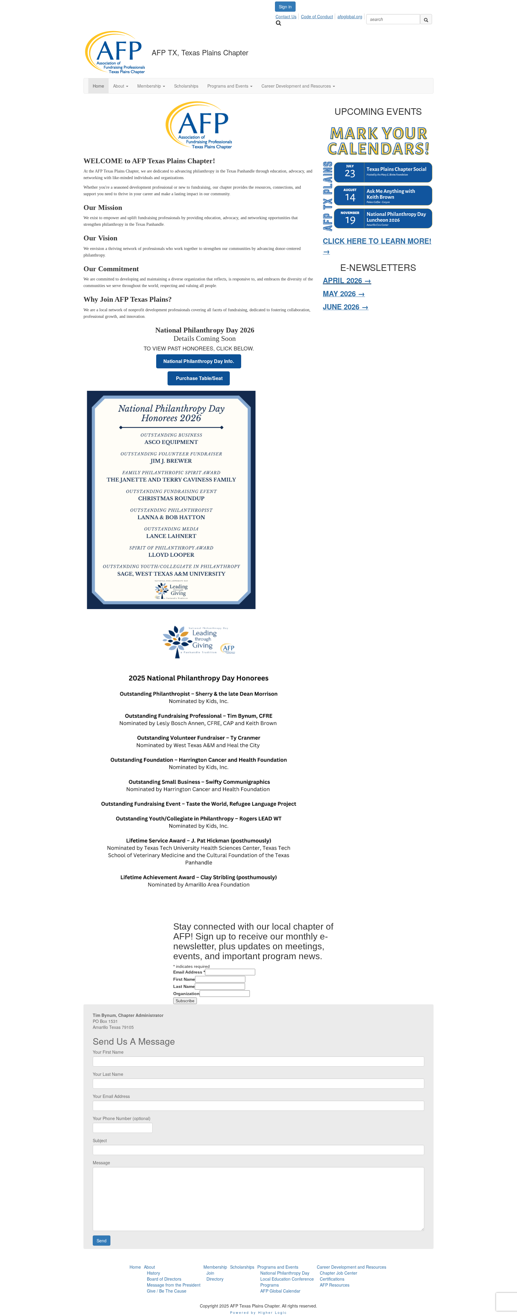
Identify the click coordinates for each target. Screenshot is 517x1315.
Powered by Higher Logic (258, 1312)
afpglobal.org (349, 16)
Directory (214, 1279)
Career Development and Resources (351, 1267)
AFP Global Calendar (280, 1291)
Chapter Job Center (338, 1273)
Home (135, 1267)
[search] (426, 19)
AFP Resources (334, 1285)
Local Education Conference (287, 1279)
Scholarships (242, 1267)
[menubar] (320, 15)
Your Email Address (111, 1096)
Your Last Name (108, 1074)
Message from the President (173, 1285)
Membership (215, 1267)
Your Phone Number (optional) (121, 1118)
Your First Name (108, 1052)
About (149, 1267)
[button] (121, 85)
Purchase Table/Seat (199, 378)
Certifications (332, 1279)
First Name (184, 979)
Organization (186, 993)
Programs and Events (277, 1267)
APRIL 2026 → (347, 280)
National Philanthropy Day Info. (198, 361)
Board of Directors (164, 1279)
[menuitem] (287, 15)
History (153, 1273)
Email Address (189, 972)
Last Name (184, 986)
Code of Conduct (317, 16)
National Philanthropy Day (284, 1273)
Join (210, 1273)
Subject (100, 1140)
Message (101, 1163)
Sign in (285, 7)
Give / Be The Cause (166, 1291)
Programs (269, 1285)
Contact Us (286, 16)
